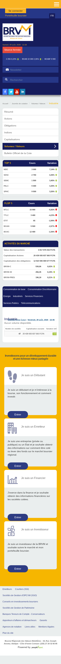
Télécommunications (30, 303)
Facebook (5, 94)
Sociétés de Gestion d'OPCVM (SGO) (20, 595)
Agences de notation (12, 627)
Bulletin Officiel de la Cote (18, 153)
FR (52, 15)
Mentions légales (46, 627)
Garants (43, 620)
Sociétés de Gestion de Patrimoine (18, 608)
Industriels (18, 296)
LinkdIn (22, 94)
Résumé (8, 111)
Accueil (5, 103)
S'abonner (7, 69)
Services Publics (11, 303)
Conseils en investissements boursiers (20, 601)
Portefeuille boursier (16, 15)
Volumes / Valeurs (38, 103)
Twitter (11, 94)
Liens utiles (30, 627)
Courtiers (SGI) (22, 589)
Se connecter (15, 10)
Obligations (10, 125)
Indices (8, 132)
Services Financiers (34, 296)
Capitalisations (12, 139)
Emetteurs (7, 589)
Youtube (16, 94)
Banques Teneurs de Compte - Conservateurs (24, 614)
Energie (7, 296)
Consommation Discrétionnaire (42, 289)
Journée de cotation (20, 103)
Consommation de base (14, 289)
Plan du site (8, 633)
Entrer (17, 414)
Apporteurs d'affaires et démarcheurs (19, 620)
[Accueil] (18, 32)
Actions (8, 118)
